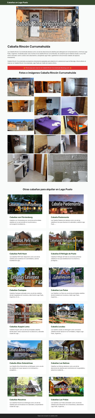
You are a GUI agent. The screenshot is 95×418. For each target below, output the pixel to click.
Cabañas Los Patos (59, 290)
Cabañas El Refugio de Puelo (63, 254)
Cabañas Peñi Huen (18, 254)
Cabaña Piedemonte (60, 217)
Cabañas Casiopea (18, 290)
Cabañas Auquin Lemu (19, 327)
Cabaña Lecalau (58, 327)
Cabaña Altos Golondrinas (21, 363)
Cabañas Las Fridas (59, 400)
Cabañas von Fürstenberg (21, 217)
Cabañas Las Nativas (60, 363)
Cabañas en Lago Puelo (17, 2)
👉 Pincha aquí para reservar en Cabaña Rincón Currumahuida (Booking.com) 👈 (47, 68)
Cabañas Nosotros (18, 400)
